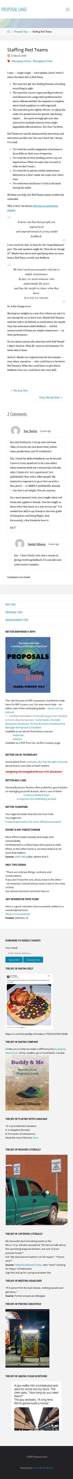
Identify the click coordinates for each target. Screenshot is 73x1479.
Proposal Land (14, 9)
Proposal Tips (21, 31)
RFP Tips (10, 604)
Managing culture (21, 61)
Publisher (18, 735)
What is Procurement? (17, 914)
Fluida (35, 1468)
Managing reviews (42, 61)
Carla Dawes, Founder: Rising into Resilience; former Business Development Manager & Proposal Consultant (35, 723)
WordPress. (47, 1468)
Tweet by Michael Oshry (28, 1264)
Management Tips (16, 620)
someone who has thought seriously (46, 761)
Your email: (11, 947)
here (35, 1137)
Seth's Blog (21, 856)
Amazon (17, 739)
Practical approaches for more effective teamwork (33, 821)
